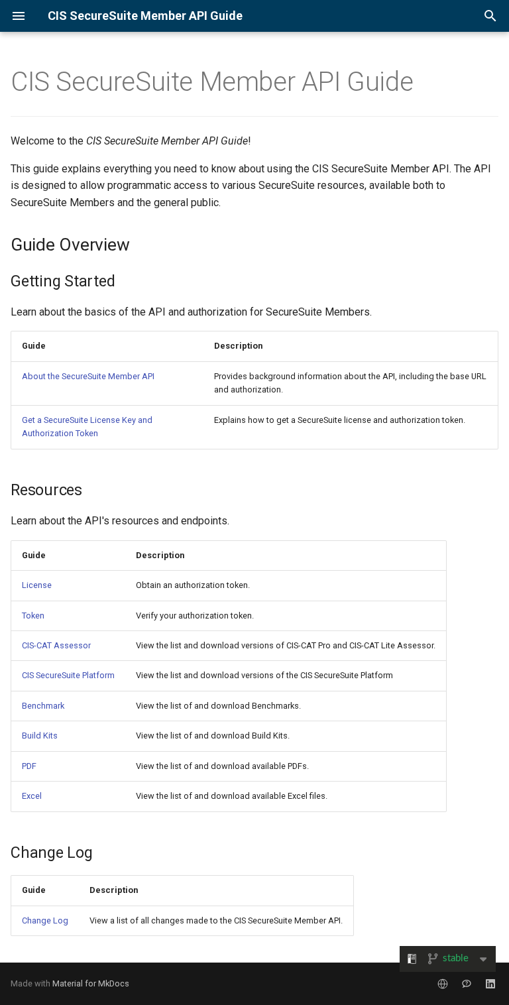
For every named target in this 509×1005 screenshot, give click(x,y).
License (37, 585)
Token (33, 616)
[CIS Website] (442, 983)
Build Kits (40, 735)
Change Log (45, 920)
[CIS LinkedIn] (490, 983)
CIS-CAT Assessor (56, 645)
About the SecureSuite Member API (88, 376)
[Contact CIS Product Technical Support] (466, 983)
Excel (32, 796)
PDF (29, 766)
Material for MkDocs (90, 983)
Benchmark (43, 706)
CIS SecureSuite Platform (68, 675)
